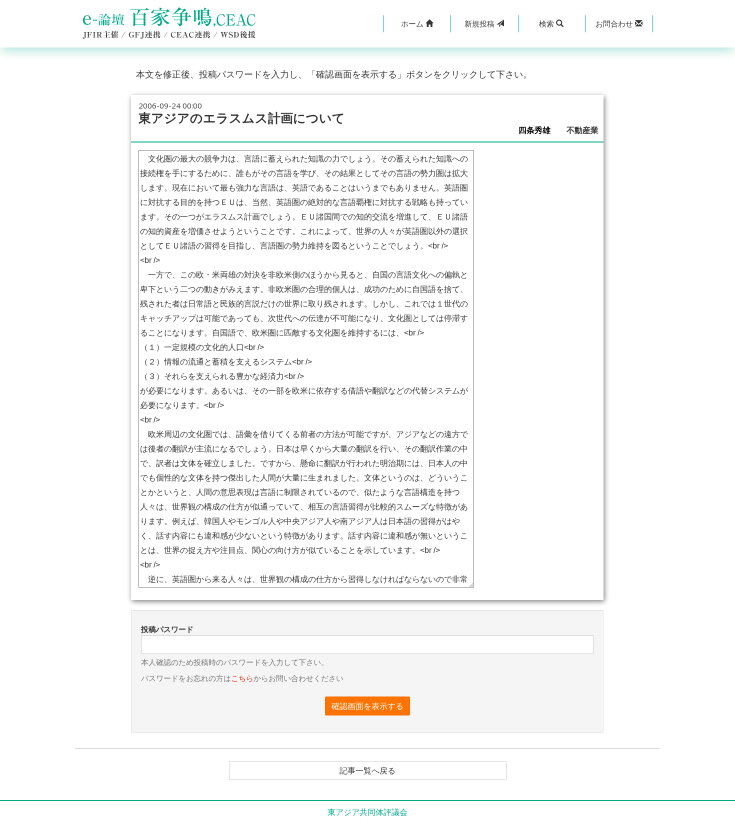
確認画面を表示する (368, 706)
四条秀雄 (538, 130)
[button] (416, 23)
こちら (242, 678)
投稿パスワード (167, 629)
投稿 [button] (480, 23)
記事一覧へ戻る (368, 770)
